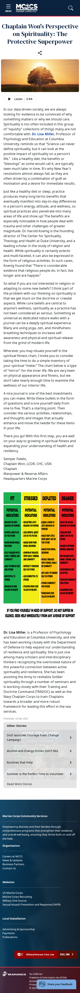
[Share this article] (40, 53)
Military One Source (14, 900)
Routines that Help (20, 762)
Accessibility (35, 981)
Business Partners (13, 864)
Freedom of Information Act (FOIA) (48, 977)
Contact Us (9, 868)
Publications (9, 937)
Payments (8, 933)
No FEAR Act (35, 974)
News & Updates (12, 860)
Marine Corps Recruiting (17, 897)
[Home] (27, 8)
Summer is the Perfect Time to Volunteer (35, 774)
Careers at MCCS (12, 856)
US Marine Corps (12, 893)
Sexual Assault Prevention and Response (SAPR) (31, 904)
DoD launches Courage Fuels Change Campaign (33, 737)
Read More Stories (19, 784)
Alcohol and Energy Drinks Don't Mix (32, 751)
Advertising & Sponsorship (18, 929)
